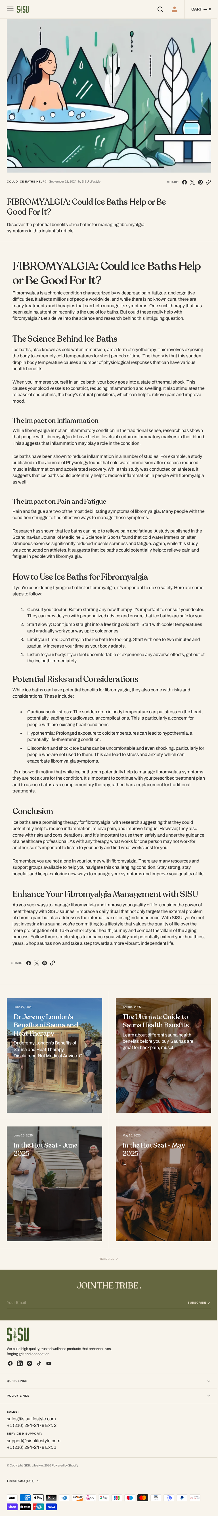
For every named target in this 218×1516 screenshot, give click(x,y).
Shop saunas (37, 939)
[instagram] (29, 1363)
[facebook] (180, 179)
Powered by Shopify (65, 1465)
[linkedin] (19, 1363)
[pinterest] (196, 179)
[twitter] (188, 179)
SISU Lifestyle (33, 1465)
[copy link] (204, 179)
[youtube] (48, 1363)
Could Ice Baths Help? (27, 178)
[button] (9, 9)
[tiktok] (39, 1363)
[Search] (155, 9)
